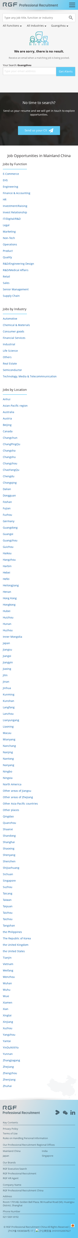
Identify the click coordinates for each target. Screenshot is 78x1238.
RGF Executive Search (15, 1168)
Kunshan (8, 701)
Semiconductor (12, 370)
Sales (6, 283)
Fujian (7, 508)
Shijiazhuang (11, 868)
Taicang (7, 893)
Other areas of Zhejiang (18, 797)
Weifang (8, 970)
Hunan (7, 624)
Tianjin (7, 957)
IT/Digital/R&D (12, 218)
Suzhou (7, 887)
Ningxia (7, 778)
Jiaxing (7, 669)
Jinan (6, 681)
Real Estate (10, 363)
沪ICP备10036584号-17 (21, 1231)
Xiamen (7, 1002)
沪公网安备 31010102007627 (55, 1231)
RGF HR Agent (11, 1178)
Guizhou (8, 547)
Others (7, 357)
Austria (7, 418)
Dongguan (9, 495)
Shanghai (9, 842)
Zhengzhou (10, 1073)
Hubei (6, 611)
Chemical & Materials (16, 325)
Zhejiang (8, 1066)
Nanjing (8, 752)
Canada (7, 431)
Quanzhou (9, 823)
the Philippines (12, 932)
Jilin (5, 675)
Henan (7, 592)
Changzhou (10, 463)
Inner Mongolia (12, 636)
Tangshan (9, 925)
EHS (5, 180)
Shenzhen (9, 861)
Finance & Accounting (16, 193)
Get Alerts (66, 71)
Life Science (10, 350)
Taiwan (7, 900)
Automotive (10, 318)
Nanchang (9, 746)
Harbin (7, 566)
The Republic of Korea (17, 938)
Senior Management (16, 289)
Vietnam (8, 964)
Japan (6, 643)
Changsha (9, 450)
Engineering (10, 186)
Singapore (9, 880)
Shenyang (9, 855)
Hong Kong (10, 598)
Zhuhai (7, 1086)
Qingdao (8, 816)
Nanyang (8, 765)
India (45, 1151)
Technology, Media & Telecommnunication (30, 376)
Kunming (8, 694)
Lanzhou (8, 713)
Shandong (9, 835)
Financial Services (14, 338)
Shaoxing (8, 848)
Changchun (10, 437)
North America (12, 784)
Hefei (6, 579)
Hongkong (9, 604)
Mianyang (9, 739)
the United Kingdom (15, 945)
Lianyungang (11, 720)
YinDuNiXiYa (11, 1047)
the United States (14, 951)
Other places (11, 810)
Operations (10, 244)
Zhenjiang (9, 1079)
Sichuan (8, 874)
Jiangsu (7, 649)
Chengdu (8, 476)
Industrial (9, 344)
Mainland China (11, 1151)
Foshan (7, 502)
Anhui (6, 399)
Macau (7, 733)
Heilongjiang (11, 585)
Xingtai (7, 1015)
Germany (8, 521)
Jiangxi (7, 656)
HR (4, 199)
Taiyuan (7, 906)
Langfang (9, 707)
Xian (5, 1009)
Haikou (7, 553)
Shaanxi (8, 829)
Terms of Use (10, 1133)
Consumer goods (13, 331)
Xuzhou (7, 1028)
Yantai (7, 1041)
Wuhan (7, 983)
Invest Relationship (15, 212)
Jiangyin (8, 662)
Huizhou (8, 617)
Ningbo (7, 771)
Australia (8, 412)
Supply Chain (11, 296)
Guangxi (8, 534)
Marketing (9, 231)
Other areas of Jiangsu (17, 790)
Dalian (7, 489)
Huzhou (8, 630)
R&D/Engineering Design (18, 263)
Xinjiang (8, 1022)
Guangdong (10, 527)
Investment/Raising (15, 206)
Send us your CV (36, 130)
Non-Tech (9, 238)
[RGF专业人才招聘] (30, 5)
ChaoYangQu (11, 470)
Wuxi (6, 996)
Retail (6, 276)
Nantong (8, 758)
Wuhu (6, 989)
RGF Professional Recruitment (19, 1173)
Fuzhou (7, 514)
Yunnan (8, 1054)
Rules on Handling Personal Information (25, 1138)
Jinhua (7, 688)
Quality (7, 257)
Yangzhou (9, 1034)
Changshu (9, 457)
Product (8, 251)
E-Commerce (11, 174)
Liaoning (8, 726)
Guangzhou (10, 540)
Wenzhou (9, 977)
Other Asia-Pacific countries (20, 803)
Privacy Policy (10, 1128)
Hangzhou (9, 559)
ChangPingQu (11, 444)
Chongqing (10, 482)
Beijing (7, 425)
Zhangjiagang (11, 1060)
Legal (6, 225)
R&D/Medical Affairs (15, 270)
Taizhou (7, 912)
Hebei (6, 572)
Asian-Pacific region (15, 405)
